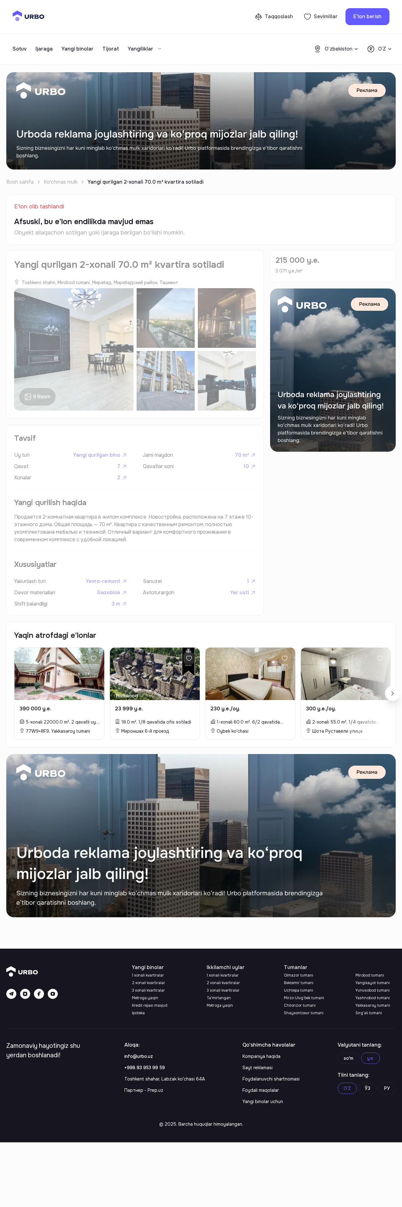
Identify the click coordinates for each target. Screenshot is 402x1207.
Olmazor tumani (298, 975)
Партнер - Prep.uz (143, 1090)
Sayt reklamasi (257, 1067)
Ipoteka (138, 1013)
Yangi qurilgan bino (96, 455)
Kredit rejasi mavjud (149, 1005)
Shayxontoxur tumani (303, 1013)
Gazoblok (108, 592)
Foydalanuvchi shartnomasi (271, 1079)
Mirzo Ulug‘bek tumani (304, 997)
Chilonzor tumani (300, 1005)
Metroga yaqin (145, 997)
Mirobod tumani (370, 975)
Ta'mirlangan (219, 997)
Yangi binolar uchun (262, 1101)
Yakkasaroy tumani (373, 1005)
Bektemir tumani (298, 982)
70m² (242, 455)
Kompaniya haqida (261, 1056)
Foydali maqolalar (260, 1090)
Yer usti (239, 592)
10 (246, 466)
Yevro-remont (103, 581)
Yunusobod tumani (373, 990)
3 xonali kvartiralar (148, 990)
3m (115, 604)
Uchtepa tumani (298, 990)
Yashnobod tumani (373, 997)
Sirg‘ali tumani (369, 1013)
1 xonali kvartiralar (148, 975)
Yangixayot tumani (373, 982)
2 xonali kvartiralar (148, 982)
